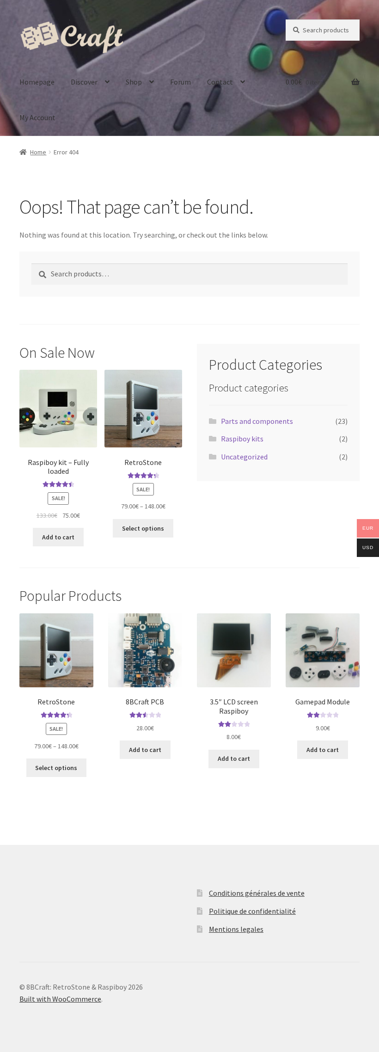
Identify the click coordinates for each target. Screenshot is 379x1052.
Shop (134, 81)
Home (38, 152)
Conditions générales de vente (257, 893)
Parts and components (257, 421)
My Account (37, 117)
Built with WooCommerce (60, 998)
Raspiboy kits (242, 438)
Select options (143, 528)
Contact (220, 81)
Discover (84, 81)
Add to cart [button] (58, 537)
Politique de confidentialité (252, 911)
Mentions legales (236, 929)
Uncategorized (244, 456)
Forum (180, 81)
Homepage (37, 81)
